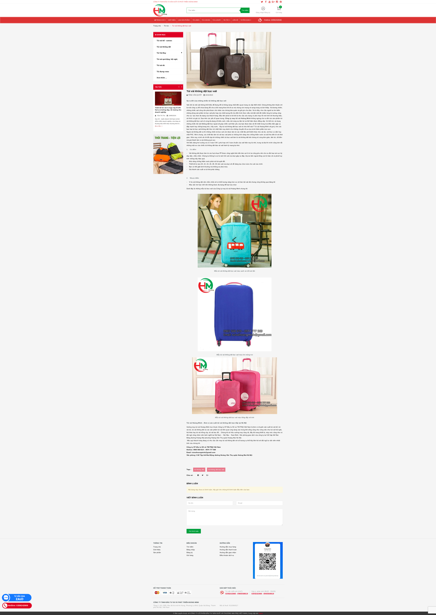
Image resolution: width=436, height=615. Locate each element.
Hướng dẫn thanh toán (228, 550)
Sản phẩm (157, 552)
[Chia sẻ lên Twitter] (203, 475)
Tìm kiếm (190, 547)
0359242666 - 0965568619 (236, 594)
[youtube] (269, 2)
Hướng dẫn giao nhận (228, 552)
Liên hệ (235, 20)
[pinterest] (281, 2)
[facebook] (266, 2)
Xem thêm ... (162, 78)
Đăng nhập (259, 12)
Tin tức (226, 20)
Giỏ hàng (190, 555)
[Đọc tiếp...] (158, 126)
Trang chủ (160, 20)
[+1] (207, 475)
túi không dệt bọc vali (216, 469)
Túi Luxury (216, 20)
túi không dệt (199, 469)
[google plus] (273, 2)
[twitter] (262, 2)
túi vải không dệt (203, 124)
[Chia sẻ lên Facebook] (198, 475)
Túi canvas (206, 20)
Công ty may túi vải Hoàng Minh (238, 118)
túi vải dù (247, 182)
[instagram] (277, 2)
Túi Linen (196, 20)
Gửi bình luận (194, 531)
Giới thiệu (172, 20)
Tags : (189, 469)
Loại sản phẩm (183, 20)
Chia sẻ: (190, 475)
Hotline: (273, 20)
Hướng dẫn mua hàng (228, 547)
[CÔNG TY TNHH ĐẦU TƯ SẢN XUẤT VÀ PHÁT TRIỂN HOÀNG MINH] (168, 10)
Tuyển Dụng (245, 20)
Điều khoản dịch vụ (227, 555)
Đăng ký (267, 12)
